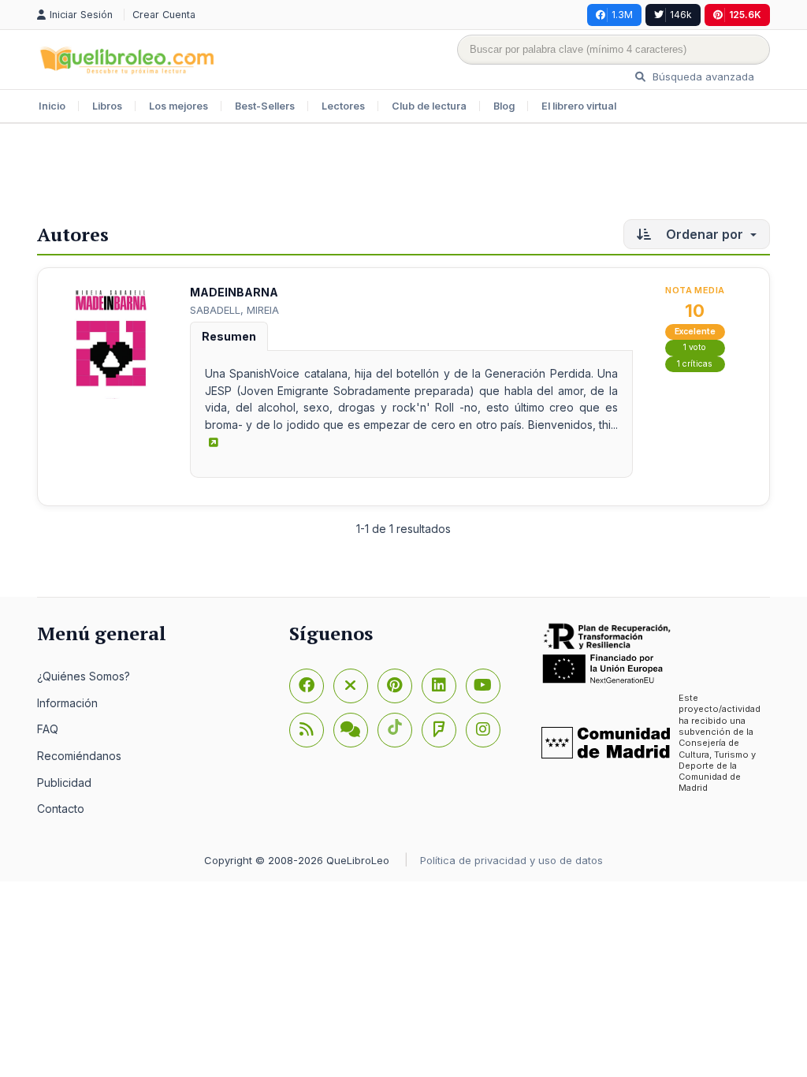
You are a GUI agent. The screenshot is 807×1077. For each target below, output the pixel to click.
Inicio (52, 106)
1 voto (694, 347)
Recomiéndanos (79, 755)
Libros (107, 106)
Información (67, 703)
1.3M (622, 14)
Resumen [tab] (229, 336)
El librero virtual (578, 106)
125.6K (745, 14)
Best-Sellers (265, 106)
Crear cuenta (163, 14)
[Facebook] (306, 686)
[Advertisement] (403, 175)
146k (681, 14)
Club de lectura (429, 106)
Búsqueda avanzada (701, 76)
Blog (504, 106)
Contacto (60, 808)
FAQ (47, 729)
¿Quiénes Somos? (83, 676)
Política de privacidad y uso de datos (511, 860)
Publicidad (64, 782)
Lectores (343, 106)
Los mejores (178, 106)
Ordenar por (704, 234)
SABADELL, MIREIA (234, 310)
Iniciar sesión (83, 14)
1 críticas (694, 364)
